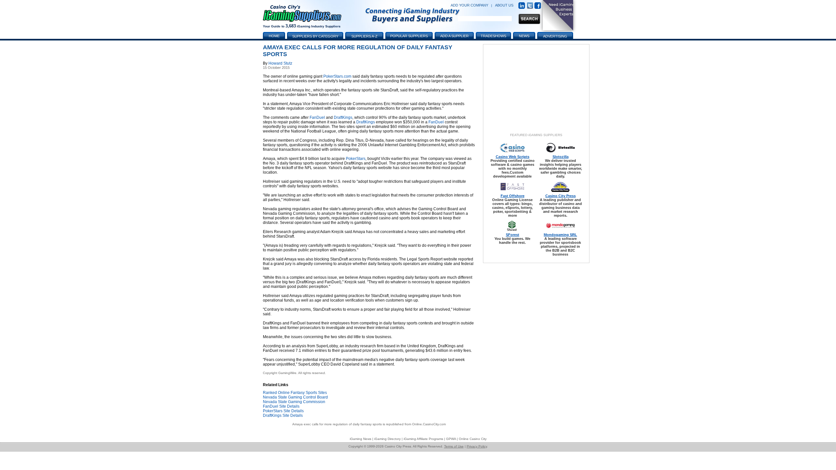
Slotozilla (561, 157)
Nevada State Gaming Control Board (295, 397)
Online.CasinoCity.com (429, 424)
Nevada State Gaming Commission (294, 402)
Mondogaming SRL (560, 235)
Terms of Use (454, 446)
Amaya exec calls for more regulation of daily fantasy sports (337, 424)
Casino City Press (560, 196)
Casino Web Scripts (512, 157)
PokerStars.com (337, 76)
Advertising (555, 36)
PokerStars (355, 158)
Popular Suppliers (409, 36)
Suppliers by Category (315, 36)
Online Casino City (473, 439)
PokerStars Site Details (283, 411)
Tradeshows (493, 36)
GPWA (451, 439)
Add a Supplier (454, 36)
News (524, 36)
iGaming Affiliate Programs (423, 439)
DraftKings (343, 117)
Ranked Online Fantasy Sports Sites (295, 392)
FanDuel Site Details (281, 406)
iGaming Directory (387, 439)
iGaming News (360, 439)
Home (274, 36)
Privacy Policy (477, 446)
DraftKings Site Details (283, 415)
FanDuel (317, 117)
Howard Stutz (280, 63)
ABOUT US (504, 5)
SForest (512, 235)
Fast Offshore (512, 196)
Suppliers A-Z (364, 36)
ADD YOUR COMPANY (469, 5)
